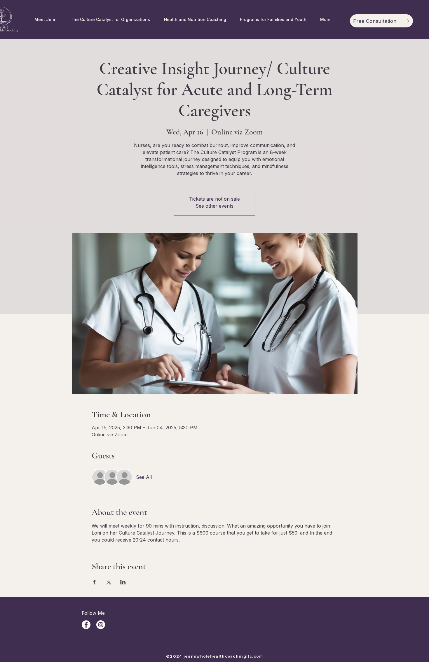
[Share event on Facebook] (94, 582)
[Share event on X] (108, 582)
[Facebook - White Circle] (86, 624)
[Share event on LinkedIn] (123, 582)
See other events (214, 206)
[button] (273, 19)
